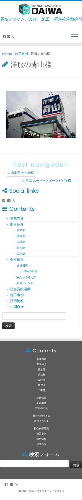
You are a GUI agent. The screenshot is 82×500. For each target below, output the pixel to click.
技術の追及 (30, 271)
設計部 (21, 242)
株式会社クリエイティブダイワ (46, 491)
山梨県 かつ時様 (20, 173)
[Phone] (13, 36)
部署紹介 (17, 224)
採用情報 (17, 300)
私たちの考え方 (26, 277)
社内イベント (25, 283)
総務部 (21, 236)
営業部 (21, 230)
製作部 (21, 248)
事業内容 (17, 218)
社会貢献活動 (20, 289)
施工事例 (21, 53)
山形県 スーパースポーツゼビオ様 (48, 180)
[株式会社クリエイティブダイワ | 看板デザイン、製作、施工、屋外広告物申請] (41, 9)
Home (7, 53)
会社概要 (22, 265)
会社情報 (17, 259)
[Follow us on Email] (9, 36)
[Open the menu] (74, 35)
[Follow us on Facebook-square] (5, 36)
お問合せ (17, 306)
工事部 (21, 254)
